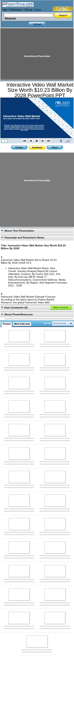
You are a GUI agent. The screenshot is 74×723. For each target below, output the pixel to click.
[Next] (42, 141)
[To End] (48, 141)
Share (55, 147)
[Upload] (37, 24)
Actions (19, 147)
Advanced (10, 18)
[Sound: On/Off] (61, 141)
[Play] (36, 141)
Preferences (16, 9)
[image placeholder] (19, 336)
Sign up (28, 9)
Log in (38, 9)
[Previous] (30, 141)
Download (37, 147)
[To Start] (24, 141)
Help (5, 9)
